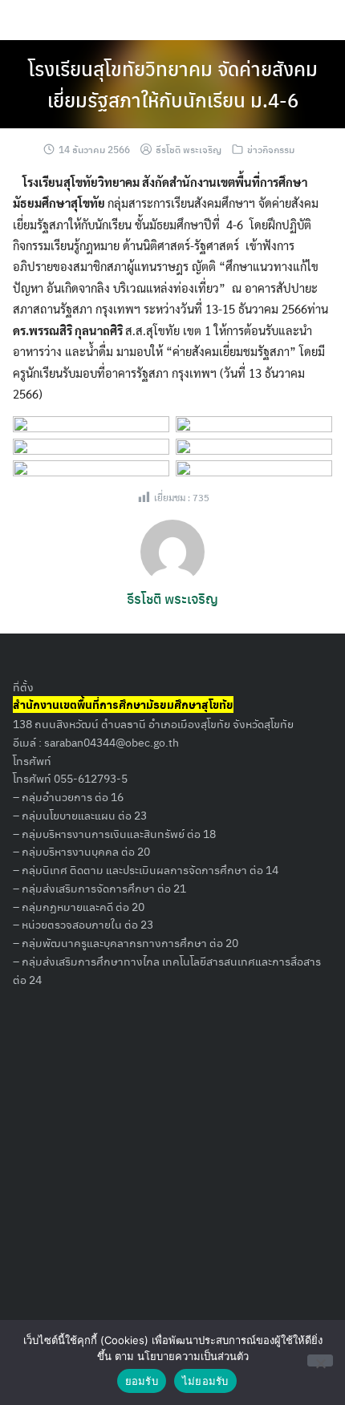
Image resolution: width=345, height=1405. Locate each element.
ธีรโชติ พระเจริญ (188, 149)
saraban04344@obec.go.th (111, 742)
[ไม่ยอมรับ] (320, 1360)
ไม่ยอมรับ (205, 1381)
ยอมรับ (141, 1381)
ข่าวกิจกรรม (270, 149)
